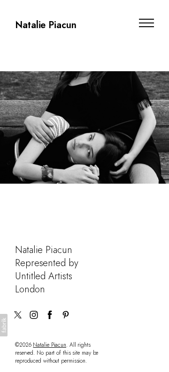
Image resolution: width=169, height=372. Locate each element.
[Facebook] (49, 314)
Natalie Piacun (49, 345)
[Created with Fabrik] (4, 325)
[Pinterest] (65, 314)
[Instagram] (33, 314)
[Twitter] (17, 314)
